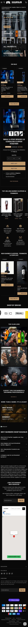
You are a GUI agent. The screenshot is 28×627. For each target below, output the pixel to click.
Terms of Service (21, 619)
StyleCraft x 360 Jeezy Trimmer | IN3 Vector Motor (7, 280)
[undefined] (23, 508)
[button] (6, 133)
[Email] (2, 574)
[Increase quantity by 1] (19, 158)
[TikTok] (12, 574)
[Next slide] (24, 133)
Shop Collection (14, 298)
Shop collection (14, 103)
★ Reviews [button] (26, 314)
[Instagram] (7, 574)
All (5, 512)
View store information (10, 176)
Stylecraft (3, 282)
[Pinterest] (9, 574)
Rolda (18, 290)
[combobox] (16, 508)
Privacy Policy (8, 618)
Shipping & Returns (5, 619)
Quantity (14, 155)
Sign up (21, 500)
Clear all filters (6, 514)
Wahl (2, 91)
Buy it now (14, 168)
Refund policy (12, 621)
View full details (14, 181)
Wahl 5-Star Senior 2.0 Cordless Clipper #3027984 (7, 89)
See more (13, 396)
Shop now (7, 26)
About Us (14, 619)
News (18, 621)
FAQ (14, 618)
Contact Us (18, 618)
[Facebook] (4, 574)
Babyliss (19, 91)
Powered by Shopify (14, 624)
